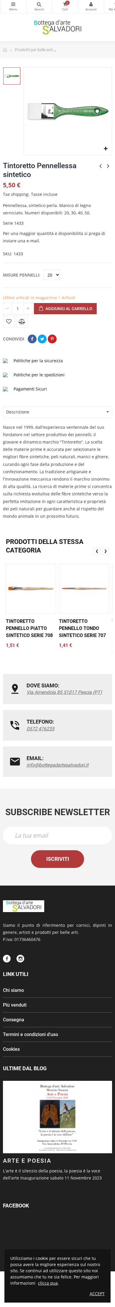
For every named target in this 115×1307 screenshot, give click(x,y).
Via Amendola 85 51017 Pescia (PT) (64, 692)
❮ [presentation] (97, 550)
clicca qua (48, 1283)
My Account (91, 6)
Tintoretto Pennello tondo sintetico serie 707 (82, 628)
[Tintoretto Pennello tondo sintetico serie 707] (84, 588)
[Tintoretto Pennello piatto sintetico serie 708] (30, 588)
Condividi (32, 339)
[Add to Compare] (22, 321)
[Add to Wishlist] (9, 321)
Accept (97, 1293)
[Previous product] (100, 165)
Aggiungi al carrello (68, 308)
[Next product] (108, 165)
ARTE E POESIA (27, 1160)
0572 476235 (40, 729)
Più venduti (15, 1005)
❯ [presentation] (105, 550)
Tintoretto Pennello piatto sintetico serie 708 (29, 628)
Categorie (13, 6)
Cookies (11, 1049)
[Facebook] (7, 958)
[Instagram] (20, 958)
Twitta (42, 339)
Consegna (13, 1020)
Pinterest (52, 339)
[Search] (39, 6)
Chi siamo (13, 990)
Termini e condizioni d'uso (30, 1034)
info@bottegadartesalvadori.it (57, 765)
